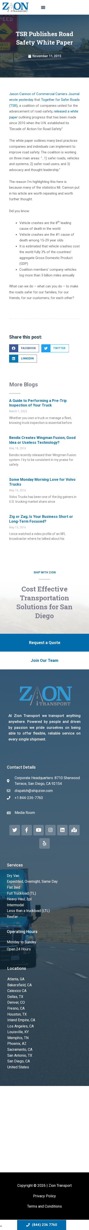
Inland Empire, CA (21, 1020)
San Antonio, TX (19, 1055)
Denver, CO (16, 1002)
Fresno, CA (16, 1008)
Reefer (12, 916)
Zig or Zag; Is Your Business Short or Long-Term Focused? (41, 519)
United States (18, 1067)
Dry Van (13, 876)
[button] (43, 7)
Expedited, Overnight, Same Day (32, 881)
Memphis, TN (18, 1038)
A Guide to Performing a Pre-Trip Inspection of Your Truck (38, 403)
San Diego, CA (18, 1061)
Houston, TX (17, 1014)
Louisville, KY (18, 1032)
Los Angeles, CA (20, 1026)
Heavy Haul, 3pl (19, 899)
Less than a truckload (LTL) (28, 911)
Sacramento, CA (19, 1049)
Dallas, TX (15, 997)
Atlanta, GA (15, 979)
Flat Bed (13, 887)
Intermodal (15, 905)
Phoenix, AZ (16, 1043)
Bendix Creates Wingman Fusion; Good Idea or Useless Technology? (42, 440)
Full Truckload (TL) (21, 893)
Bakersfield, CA (19, 985)
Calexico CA (16, 991)
